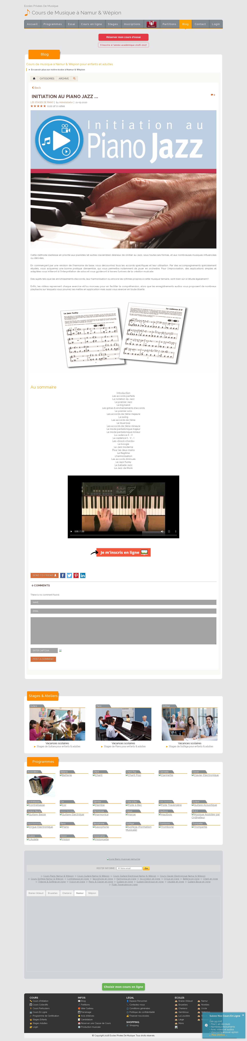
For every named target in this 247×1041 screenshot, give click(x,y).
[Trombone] (173, 826)
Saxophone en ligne (103, 879)
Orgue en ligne (171, 879)
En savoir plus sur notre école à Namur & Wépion (58, 69)
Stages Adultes (40, 1023)
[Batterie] (74, 775)
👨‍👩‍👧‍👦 (31, 1004)
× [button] (243, 1015)
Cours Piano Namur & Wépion (58, 876)
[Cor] (74, 805)
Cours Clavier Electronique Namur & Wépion (182, 876)
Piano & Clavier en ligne (101, 882)
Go (146, 868)
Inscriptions (132, 24)
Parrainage (86, 1012)
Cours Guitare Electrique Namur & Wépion (134, 876)
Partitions (169, 24)
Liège (181, 1019)
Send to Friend (43, 575)
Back (37, 87)
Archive (64, 78)
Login (216, 24)
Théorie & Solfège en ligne (52, 882)
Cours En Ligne (40, 1012)
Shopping (134, 1025)
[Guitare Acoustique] (206, 805)
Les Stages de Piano (42, 102)
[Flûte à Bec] (140, 805)
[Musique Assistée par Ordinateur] (206, 817)
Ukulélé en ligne (175, 882)
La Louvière (184, 1016)
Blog (185, 24)
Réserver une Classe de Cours (96, 1023)
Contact (200, 24)
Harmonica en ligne (126, 879)
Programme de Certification (46, 1016)
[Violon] (74, 839)
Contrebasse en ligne (78, 879)
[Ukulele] (41, 839)
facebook (62, 575)
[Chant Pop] (140, 775)
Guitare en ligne (125, 882)
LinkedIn (82, 575)
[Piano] (74, 826)
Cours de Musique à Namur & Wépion (76, 13)
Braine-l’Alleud (186, 1001)
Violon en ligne (77, 882)
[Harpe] (140, 814)
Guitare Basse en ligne (199, 882)
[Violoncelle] (107, 839)
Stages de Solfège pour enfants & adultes (190, 746)
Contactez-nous (137, 1004)
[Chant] (107, 775)
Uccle (204, 1008)
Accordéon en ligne (150, 879)
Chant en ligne (210, 879)
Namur (204, 1001)
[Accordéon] (41, 795)
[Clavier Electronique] (206, 775)
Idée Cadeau (87, 1008)
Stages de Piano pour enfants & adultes (124, 746)
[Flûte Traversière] (173, 805)
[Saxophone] (107, 826)
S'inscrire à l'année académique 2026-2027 (123, 45)
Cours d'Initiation (40, 1001)
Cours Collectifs (40, 1004)
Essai (71, 24)
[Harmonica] (107, 814)
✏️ (31, 1001)
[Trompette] (206, 826)
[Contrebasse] (41, 805)
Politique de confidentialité (142, 1012)
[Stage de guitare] (57, 724)
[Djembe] (107, 805)
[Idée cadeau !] (152, 24)
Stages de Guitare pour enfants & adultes (58, 746)
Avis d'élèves (87, 1016)
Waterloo (205, 1012)
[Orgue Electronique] (41, 826)
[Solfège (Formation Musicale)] (140, 829)
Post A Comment (43, 659)
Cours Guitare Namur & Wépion (93, 876)
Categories (47, 78)
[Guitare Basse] (41, 814)
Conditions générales (140, 1008)
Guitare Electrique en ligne (150, 882)
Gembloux (184, 1012)
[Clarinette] (173, 775)
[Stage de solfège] (190, 724)
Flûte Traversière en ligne (125, 884)
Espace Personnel (138, 1001)
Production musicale (91, 1027)
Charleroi (183, 1008)
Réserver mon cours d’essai (123, 37)
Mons (181, 1023)
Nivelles (205, 1004)
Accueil (32, 24)
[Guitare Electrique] (74, 814)
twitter (69, 575)
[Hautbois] (173, 814)
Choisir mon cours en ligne (123, 986)
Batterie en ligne (191, 879)
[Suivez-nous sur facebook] (176, 1028)
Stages (113, 24)
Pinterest (76, 575)
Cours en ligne (91, 24)
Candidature (87, 1019)
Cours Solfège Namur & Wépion (47, 879)
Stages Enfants (40, 1019)
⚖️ (127, 1008)
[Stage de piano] (123, 724)
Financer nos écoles (139, 1016)
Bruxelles (183, 1004)
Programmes (52, 24)
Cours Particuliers (41, 1008)
